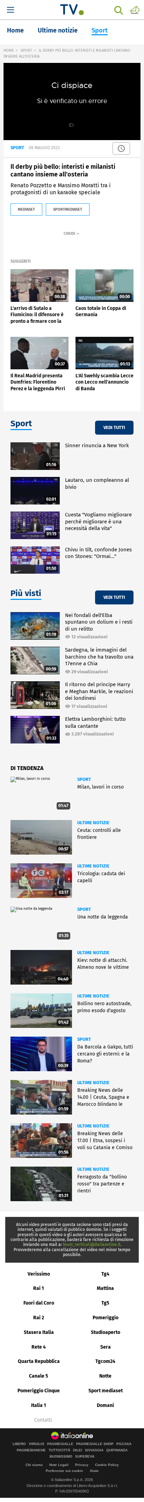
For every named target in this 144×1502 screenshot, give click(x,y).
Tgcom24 (105, 1361)
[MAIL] (135, 9)
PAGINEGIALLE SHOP (95, 1444)
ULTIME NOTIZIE (93, 822)
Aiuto (94, 1471)
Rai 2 (38, 1318)
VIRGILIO (36, 1444)
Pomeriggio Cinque (38, 1391)
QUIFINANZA (117, 1450)
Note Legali (59, 1465)
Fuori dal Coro (38, 1303)
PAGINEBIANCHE (31, 1450)
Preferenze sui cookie (64, 1471)
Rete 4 (38, 1347)
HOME (8, 50)
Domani (105, 1405)
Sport (100, 30)
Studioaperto (105, 1332)
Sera (105, 1347)
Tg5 (105, 1303)
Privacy (81, 1465)
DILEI (77, 1450)
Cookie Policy (107, 1465)
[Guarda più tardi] (121, 148)
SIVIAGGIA (94, 1450)
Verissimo (39, 1274)
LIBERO (19, 1444)
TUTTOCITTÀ (59, 1450)
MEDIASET (26, 209)
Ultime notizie (58, 30)
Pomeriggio (105, 1318)
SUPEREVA (84, 1456)
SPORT (26, 50)
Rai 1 (38, 1288)
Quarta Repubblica (39, 1361)
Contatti (43, 1420)
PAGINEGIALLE (60, 1444)
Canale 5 (38, 1376)
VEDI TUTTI (114, 427)
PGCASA (123, 1444)
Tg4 (105, 1274)
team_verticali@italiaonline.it (91, 1244)
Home (15, 30)
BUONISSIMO (61, 1456)
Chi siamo (34, 1465)
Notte (105, 1376)
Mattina (105, 1288)
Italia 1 (38, 1405)
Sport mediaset (105, 1391)
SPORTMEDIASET (67, 209)
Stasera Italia (39, 1332)
